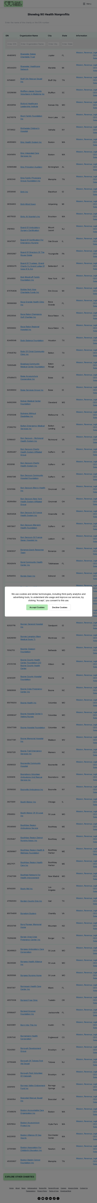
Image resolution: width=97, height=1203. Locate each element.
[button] (48, 601)
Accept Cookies (37, 607)
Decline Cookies (59, 607)
